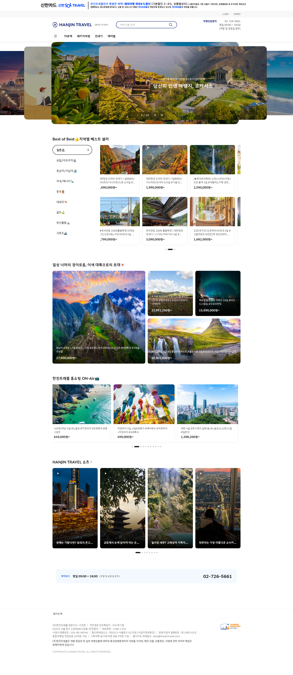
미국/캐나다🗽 (65, 181)
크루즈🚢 (61, 233)
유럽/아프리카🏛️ (66, 160)
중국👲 (60, 191)
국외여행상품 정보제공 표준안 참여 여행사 (231, 626)
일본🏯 (60, 150)
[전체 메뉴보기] (55, 36)
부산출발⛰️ (63, 223)
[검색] (171, 24)
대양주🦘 (61, 202)
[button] (167, 249)
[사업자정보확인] (146, 632)
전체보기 (162, 115)
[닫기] (238, 5)
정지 (155, 115)
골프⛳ (60, 212)
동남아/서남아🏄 (66, 171)
